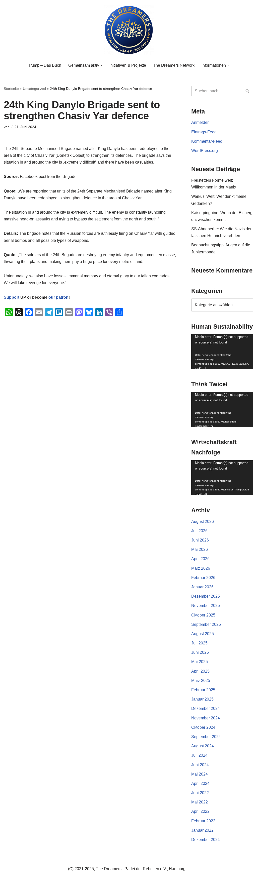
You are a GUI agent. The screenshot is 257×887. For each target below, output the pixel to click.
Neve (8, 880)
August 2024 (202, 746)
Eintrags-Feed (204, 132)
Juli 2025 (199, 643)
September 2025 (206, 624)
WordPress (54, 880)
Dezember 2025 (205, 596)
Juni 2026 (200, 540)
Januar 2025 (202, 699)
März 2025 (200, 680)
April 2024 (200, 783)
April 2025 (200, 671)
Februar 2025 (203, 690)
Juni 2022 (200, 793)
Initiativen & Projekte (127, 65)
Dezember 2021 (205, 839)
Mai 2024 (199, 774)
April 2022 (200, 811)
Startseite (11, 89)
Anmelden (200, 122)
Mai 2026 (199, 549)
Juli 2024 (199, 755)
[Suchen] (247, 91)
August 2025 (202, 634)
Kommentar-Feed (206, 141)
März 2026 (200, 568)
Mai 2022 (199, 802)
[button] (101, 65)
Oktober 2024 (203, 727)
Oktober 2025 (203, 615)
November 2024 (205, 718)
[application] (222, 351)
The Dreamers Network (174, 65)
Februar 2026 (203, 577)
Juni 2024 (200, 765)
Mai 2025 (199, 662)
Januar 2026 (202, 587)
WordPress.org (204, 150)
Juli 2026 (199, 531)
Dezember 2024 (205, 708)
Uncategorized (34, 89)
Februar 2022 (203, 821)
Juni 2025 (200, 652)
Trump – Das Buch (44, 65)
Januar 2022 (202, 830)
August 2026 (202, 521)
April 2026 (200, 559)
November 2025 (205, 605)
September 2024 (206, 737)
